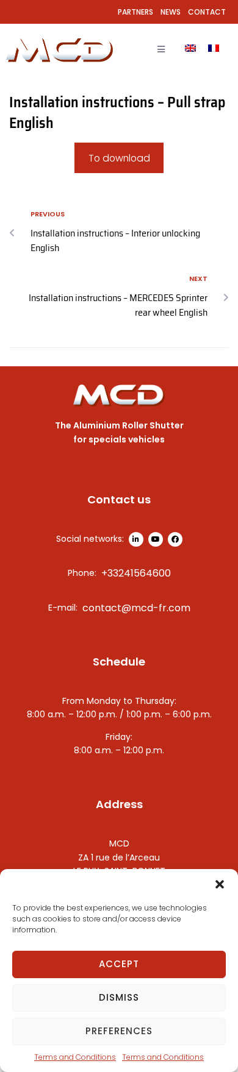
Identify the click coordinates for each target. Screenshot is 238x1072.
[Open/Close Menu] (161, 49)
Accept (119, 963)
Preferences (119, 1030)
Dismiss (119, 997)
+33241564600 (136, 573)
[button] (220, 884)
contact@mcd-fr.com (136, 608)
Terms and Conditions (75, 1057)
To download (119, 158)
